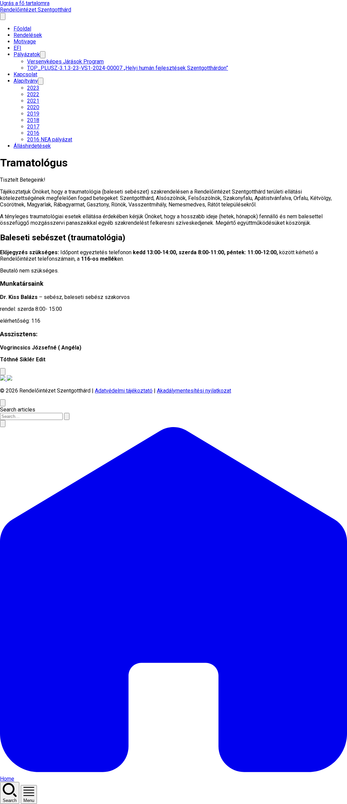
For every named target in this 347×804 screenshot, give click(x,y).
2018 (33, 120)
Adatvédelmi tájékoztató (123, 390)
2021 (33, 101)
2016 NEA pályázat (49, 139)
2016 (33, 133)
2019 (33, 113)
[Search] (2, 423)
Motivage (25, 41)
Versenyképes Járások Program (65, 61)
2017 (33, 126)
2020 (33, 107)
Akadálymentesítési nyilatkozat (194, 390)
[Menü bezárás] (2, 16)
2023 (33, 88)
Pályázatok (27, 54)
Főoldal (22, 28)
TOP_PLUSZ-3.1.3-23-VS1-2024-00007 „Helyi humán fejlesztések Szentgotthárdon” (127, 68)
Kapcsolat (25, 74)
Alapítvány (26, 81)
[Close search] (2, 402)
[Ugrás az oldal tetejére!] (2, 371)
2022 (33, 94)
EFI (17, 48)
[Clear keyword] (66, 416)
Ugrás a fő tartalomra (24, 3)
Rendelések (28, 35)
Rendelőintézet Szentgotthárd (35, 9)
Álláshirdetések (32, 146)
